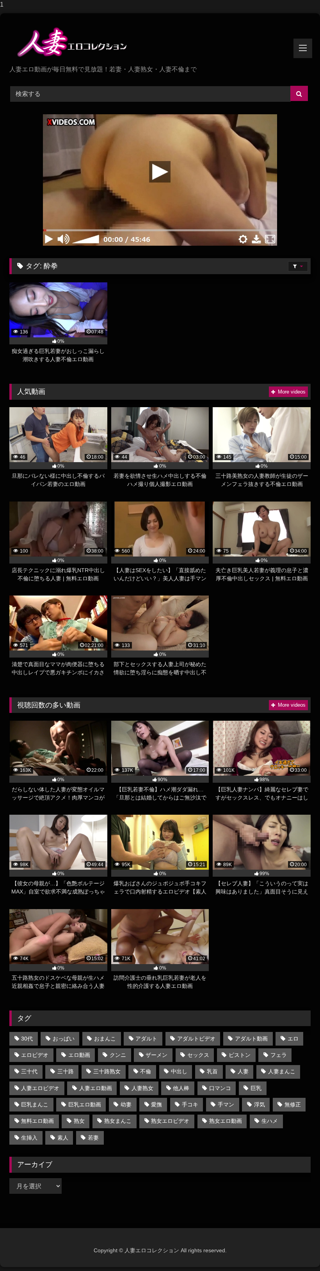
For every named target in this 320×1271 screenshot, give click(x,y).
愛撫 (156, 1104)
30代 (27, 1038)
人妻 (243, 1071)
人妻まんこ (281, 1071)
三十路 (65, 1071)
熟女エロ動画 (225, 1121)
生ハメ (269, 1121)
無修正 (292, 1104)
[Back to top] (295, 1249)
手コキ (190, 1104)
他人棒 (181, 1088)
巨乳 (256, 1088)
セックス (198, 1055)
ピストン (240, 1055)
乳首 (212, 1071)
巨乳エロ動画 (84, 1104)
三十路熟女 (107, 1071)
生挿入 (29, 1138)
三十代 (29, 1071)
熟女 (79, 1121)
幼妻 (126, 1104)
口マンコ (220, 1088)
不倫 (145, 1071)
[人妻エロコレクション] (160, 42)
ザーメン (156, 1055)
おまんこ (105, 1038)
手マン (226, 1104)
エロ (293, 1038)
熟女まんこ (118, 1121)
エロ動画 (79, 1055)
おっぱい (64, 1038)
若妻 (93, 1138)
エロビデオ (34, 1055)
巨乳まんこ (34, 1104)
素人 (62, 1138)
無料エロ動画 (37, 1121)
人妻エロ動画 (95, 1088)
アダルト (146, 1038)
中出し (179, 1071)
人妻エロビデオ (40, 1088)
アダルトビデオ (196, 1038)
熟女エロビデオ (170, 1121)
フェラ (278, 1055)
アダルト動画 (251, 1038)
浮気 (259, 1104)
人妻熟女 (142, 1088)
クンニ (118, 1055)
